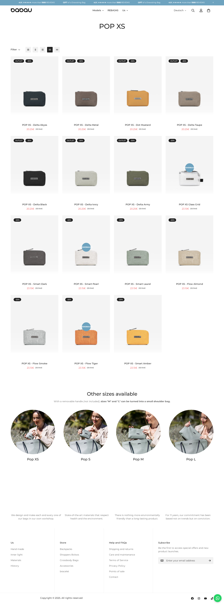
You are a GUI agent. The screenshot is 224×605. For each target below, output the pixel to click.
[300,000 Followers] (192, 598)
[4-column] (50, 49)
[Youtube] (205, 598)
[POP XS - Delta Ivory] (86, 168)
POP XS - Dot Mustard (138, 124)
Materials (16, 560)
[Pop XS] (33, 432)
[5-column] (57, 49)
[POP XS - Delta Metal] (86, 88)
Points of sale (116, 571)
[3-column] (42, 49)
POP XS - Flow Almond (189, 283)
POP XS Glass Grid (189, 204)
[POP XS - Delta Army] (138, 168)
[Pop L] (191, 432)
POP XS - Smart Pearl (86, 283)
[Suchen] (193, 10)
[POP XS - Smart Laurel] (138, 247)
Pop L (191, 459)
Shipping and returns (121, 549)
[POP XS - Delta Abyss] (34, 88)
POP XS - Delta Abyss (34, 124)
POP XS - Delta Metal (86, 124)
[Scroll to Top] (217, 587)
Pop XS (33, 459)
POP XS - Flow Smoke (34, 363)
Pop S (85, 459)
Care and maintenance (122, 554)
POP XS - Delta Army (138, 204)
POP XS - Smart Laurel (138, 283)
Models (96, 10)
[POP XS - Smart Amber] (138, 327)
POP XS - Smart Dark (34, 283)
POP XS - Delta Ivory (86, 204)
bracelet (64, 571)
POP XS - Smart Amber (137, 363)
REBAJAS (113, 10)
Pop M (138, 459)
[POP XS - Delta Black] (34, 168)
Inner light (17, 554)
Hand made (17, 549)
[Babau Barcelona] (21, 10)
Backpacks (66, 549)
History (15, 565)
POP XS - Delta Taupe (189, 124)
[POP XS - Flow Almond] (189, 247)
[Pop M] (138, 432)
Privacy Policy (117, 565)
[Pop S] (85, 432)
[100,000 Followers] (199, 598)
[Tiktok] (212, 598)
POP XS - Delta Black (34, 204)
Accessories (66, 565)
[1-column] (28, 49)
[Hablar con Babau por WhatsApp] (218, 598)
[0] (208, 10)
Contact (113, 576)
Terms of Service (118, 560)
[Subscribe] (209, 560)
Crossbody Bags (69, 560)
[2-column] (35, 49)
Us (123, 10)
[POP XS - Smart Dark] (34, 247)
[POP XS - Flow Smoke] (34, 327)
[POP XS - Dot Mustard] (138, 88)
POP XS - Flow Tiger (86, 363)
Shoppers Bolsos (69, 554)
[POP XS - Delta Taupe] (189, 88)
